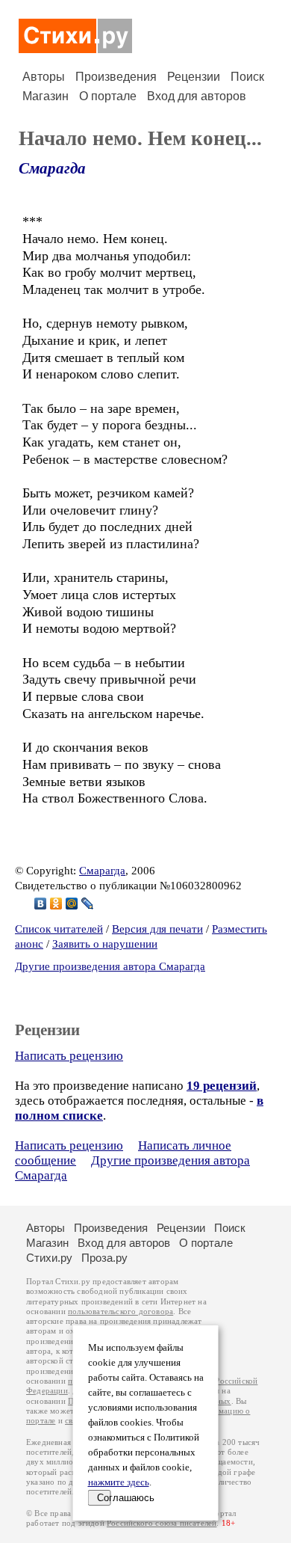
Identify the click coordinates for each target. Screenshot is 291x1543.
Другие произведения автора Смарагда (110, 966)
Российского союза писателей (161, 1523)
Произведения (116, 76)
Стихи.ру (49, 1257)
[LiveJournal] (88, 903)
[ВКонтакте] (40, 903)
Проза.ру (104, 1257)
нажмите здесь (118, 1482)
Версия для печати (157, 929)
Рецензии (193, 76)
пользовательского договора (120, 1311)
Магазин (45, 96)
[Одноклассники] (56, 903)
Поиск (247, 76)
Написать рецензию (69, 1056)
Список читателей (59, 929)
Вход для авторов (196, 96)
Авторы (43, 76)
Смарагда (52, 168)
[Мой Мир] (72, 903)
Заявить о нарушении (104, 944)
